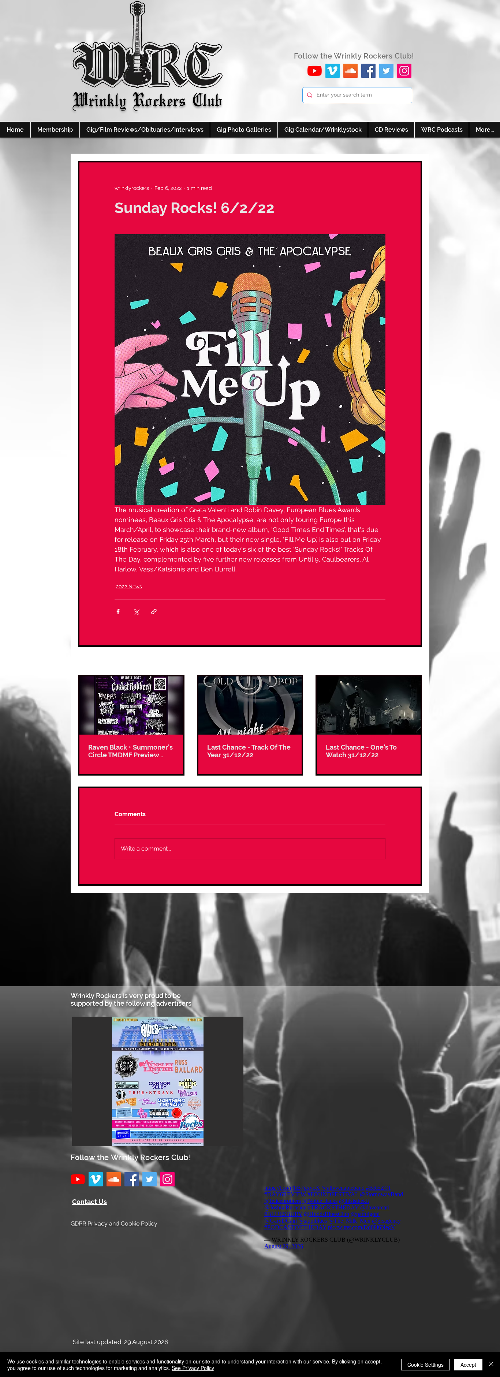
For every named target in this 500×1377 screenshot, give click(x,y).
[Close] (491, 1364)
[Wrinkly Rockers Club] (332, 71)
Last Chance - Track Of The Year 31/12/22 (249, 751)
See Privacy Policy (193, 1368)
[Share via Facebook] (118, 611)
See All (413, 661)
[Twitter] (386, 71)
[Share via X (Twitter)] (136, 611)
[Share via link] (153, 611)
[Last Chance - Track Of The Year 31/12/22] (250, 705)
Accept (468, 1364)
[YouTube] (314, 71)
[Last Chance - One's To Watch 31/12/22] (369, 705)
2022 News (129, 586)
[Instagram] (404, 71)
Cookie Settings (425, 1364)
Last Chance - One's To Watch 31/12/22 (361, 751)
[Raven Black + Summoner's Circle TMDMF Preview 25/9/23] (131, 705)
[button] (157, 1081)
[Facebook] (368, 71)
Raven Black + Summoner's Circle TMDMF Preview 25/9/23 (130, 751)
